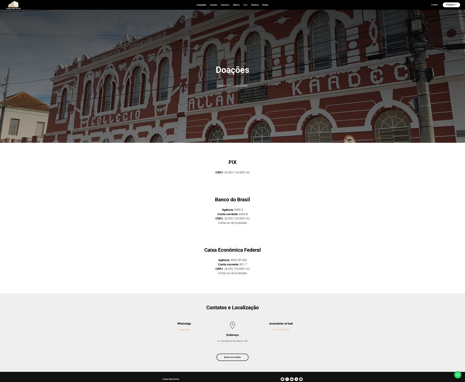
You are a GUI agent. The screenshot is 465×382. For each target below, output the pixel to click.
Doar (245, 5)
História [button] (255, 5)
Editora (236, 5)
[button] (435, 4)
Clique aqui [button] (184, 329)
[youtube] (292, 379)
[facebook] (287, 379)
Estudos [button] (213, 5)
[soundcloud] (296, 379)
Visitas (265, 5)
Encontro (225, 5)
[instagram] (282, 379)
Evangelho (201, 5)
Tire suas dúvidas (281, 329)
